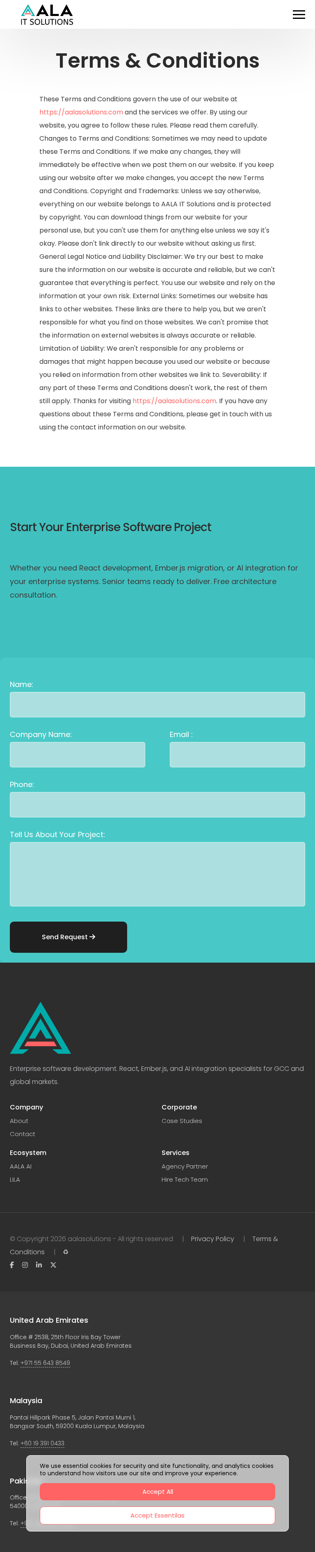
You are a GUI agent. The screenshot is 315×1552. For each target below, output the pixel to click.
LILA (15, 1179)
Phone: (22, 784)
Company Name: (41, 734)
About (19, 1120)
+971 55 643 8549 (45, 1363)
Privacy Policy (212, 1239)
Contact (22, 1134)
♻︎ (65, 1252)
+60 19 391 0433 (42, 1443)
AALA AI (21, 1166)
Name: (21, 684)
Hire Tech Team (185, 1179)
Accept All (157, 1491)
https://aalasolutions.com (81, 112)
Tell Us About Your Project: (57, 834)
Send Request (65, 937)
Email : (181, 734)
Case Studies (182, 1120)
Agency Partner (185, 1166)
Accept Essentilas (157, 1515)
